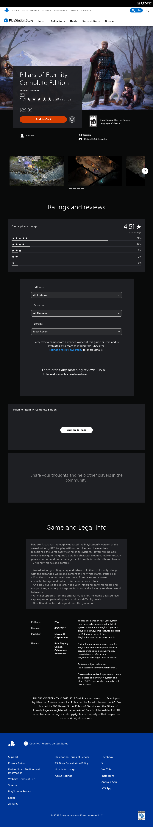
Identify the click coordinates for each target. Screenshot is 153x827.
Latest (41, 21)
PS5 (23, 10)
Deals (73, 21)
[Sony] (144, 5)
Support (84, 10)
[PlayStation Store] (19, 20)
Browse (109, 21)
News (73, 10)
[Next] (145, 171)
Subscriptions (91, 21)
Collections (58, 21)
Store (14, 10)
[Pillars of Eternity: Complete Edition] (37, 171)
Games (33, 10)
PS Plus (45, 10)
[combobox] (76, 295)
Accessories (59, 10)
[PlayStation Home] (6, 10)
